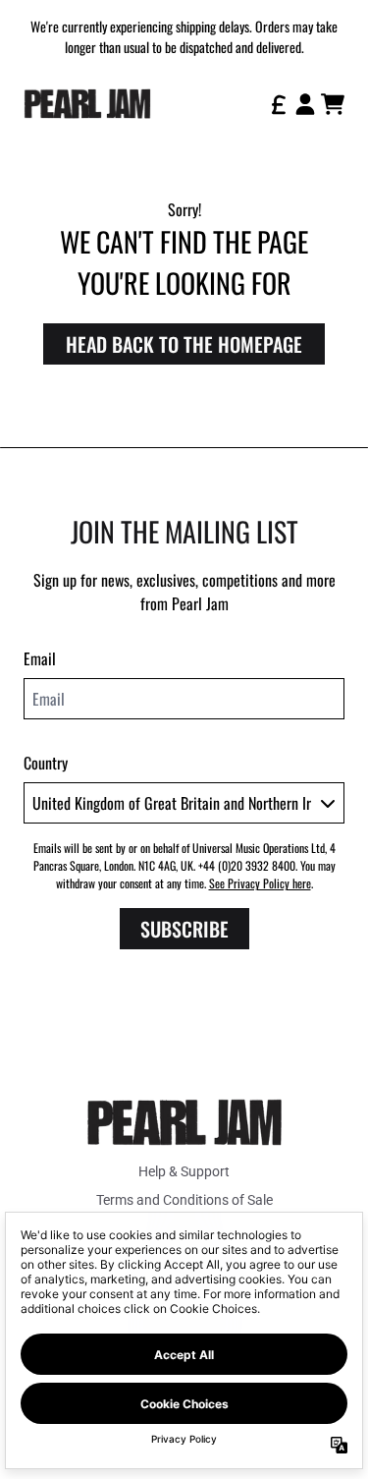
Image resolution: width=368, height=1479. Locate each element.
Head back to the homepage (184, 344)
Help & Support (184, 1171)
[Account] (305, 104)
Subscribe (184, 928)
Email (40, 658)
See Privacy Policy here (260, 883)
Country (46, 762)
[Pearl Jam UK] (87, 103)
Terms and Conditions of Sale (184, 1200)
